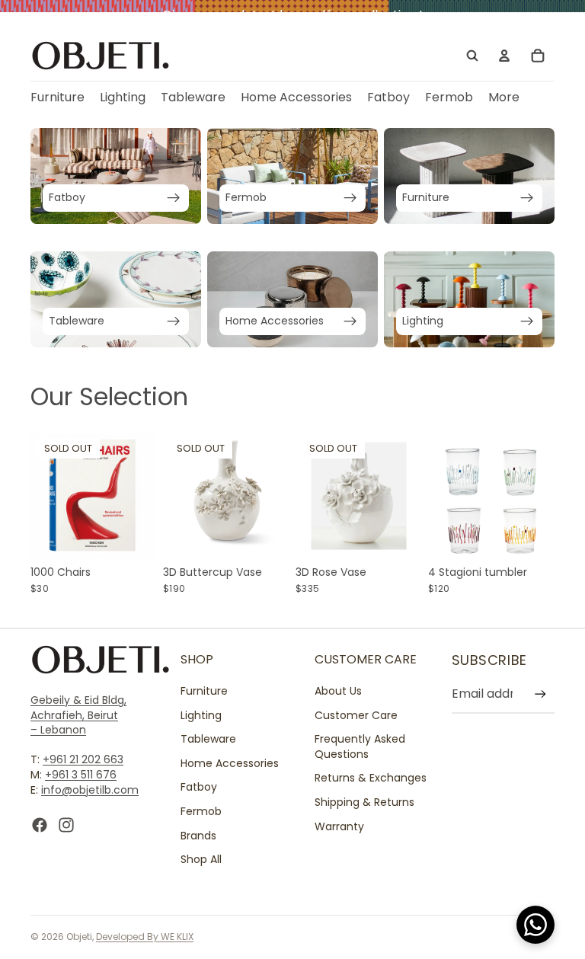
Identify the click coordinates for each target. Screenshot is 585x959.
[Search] (472, 55)
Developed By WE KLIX (144, 936)
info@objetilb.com (90, 790)
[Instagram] (66, 826)
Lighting (201, 715)
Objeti (79, 936)
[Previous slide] (47, 496)
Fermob (201, 811)
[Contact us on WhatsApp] (535, 925)
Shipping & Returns (364, 802)
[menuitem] (504, 97)
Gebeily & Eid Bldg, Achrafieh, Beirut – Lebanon (78, 714)
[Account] (504, 55)
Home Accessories (230, 763)
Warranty (339, 826)
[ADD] (531, 535)
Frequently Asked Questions (360, 747)
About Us (338, 690)
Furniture (204, 690)
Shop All (201, 860)
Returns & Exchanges (371, 778)
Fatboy (199, 787)
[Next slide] (140, 496)
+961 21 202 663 (83, 760)
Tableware (208, 739)
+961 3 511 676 (81, 774)
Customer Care (356, 715)
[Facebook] (39, 826)
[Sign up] (540, 694)
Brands (198, 835)
